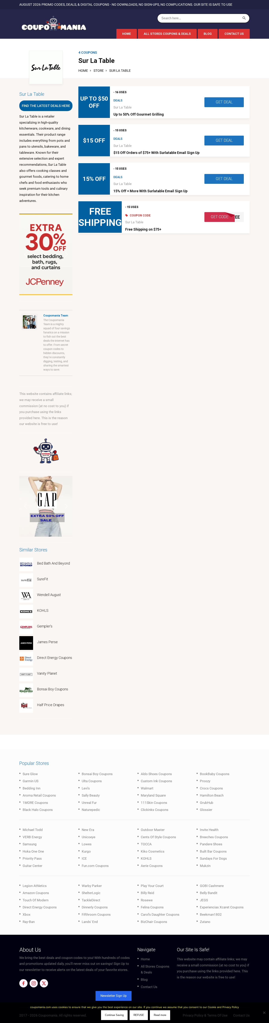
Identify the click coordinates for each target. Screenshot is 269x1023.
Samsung (30, 844)
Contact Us (234, 34)
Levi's (86, 788)
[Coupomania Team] (29, 322)
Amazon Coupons (36, 893)
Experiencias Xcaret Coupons (222, 907)
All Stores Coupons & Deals (167, 34)
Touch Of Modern (35, 900)
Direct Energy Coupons (54, 658)
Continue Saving (114, 1015)
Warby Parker (92, 886)
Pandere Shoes (211, 844)
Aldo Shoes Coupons (156, 774)
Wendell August (49, 595)
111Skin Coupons (154, 803)
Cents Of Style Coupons (158, 837)
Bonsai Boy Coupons (52, 689)
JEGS (204, 900)
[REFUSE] (264, 1013)
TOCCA (146, 844)
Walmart (147, 788)
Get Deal (224, 102)
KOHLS (42, 610)
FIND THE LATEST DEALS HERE (46, 106)
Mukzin (205, 866)
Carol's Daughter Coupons (160, 914)
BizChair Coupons (154, 922)
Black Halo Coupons (38, 810)
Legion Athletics (35, 886)
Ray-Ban (29, 922)
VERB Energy (32, 837)
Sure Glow (30, 774)
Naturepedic (91, 810)
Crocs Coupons (211, 788)
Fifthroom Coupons (96, 914)
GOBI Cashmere (212, 886)
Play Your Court (152, 886)
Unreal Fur (89, 803)
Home (126, 34)
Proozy (205, 781)
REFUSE (139, 1015)
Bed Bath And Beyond (53, 563)
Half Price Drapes (50, 705)
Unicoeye (88, 837)
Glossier (206, 810)
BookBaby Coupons (214, 774)
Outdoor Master (153, 830)
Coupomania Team (55, 315)
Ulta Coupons (92, 781)
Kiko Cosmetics (152, 851)
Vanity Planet (47, 673)
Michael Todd (33, 830)
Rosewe (147, 900)
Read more (160, 1015)
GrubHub (206, 803)
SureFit (42, 579)
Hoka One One (33, 851)
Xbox (26, 914)
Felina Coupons (152, 907)
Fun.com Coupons (95, 866)
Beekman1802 (211, 914)
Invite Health (209, 830)
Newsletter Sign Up (113, 996)
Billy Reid (147, 893)
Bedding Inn (31, 788)
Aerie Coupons (152, 866)
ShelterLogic (91, 893)
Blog (208, 34)
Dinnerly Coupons (95, 907)
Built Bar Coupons (213, 851)
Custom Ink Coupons (156, 781)
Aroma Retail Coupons (39, 795)
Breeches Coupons (214, 837)
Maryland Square (153, 795)
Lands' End (90, 922)
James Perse (47, 642)
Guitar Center (32, 866)
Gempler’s (44, 626)
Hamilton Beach (212, 795)
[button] (45, 254)
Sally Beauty (91, 795)
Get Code (219, 217)
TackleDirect (91, 900)
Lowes (87, 844)
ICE (84, 858)
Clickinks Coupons (154, 810)
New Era (88, 830)
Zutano (205, 922)
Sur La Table (122, 107)
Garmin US (30, 781)
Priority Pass (32, 858)
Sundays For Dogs (213, 858)
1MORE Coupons (35, 803)
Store (99, 71)
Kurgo (86, 851)
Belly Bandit (208, 893)
